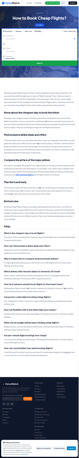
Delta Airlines (60, 386)
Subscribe (28, 398)
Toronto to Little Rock (40, 420)
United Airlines (61, 389)
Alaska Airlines (61, 391)
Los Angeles (6, 417)
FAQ (41, 13)
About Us (37, 429)
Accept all (71, 448)
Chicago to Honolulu (40, 412)
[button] (39, 57)
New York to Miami (39, 423)
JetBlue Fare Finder (40, 397)
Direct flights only (70, 31)
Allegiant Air (60, 394)
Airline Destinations (40, 394)
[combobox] (39, 38)
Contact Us (37, 432)
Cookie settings (59, 448)
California (5, 423)
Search (39, 63)
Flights (30, 3)
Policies (36, 386)
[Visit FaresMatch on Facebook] (4, 404)
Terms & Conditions (40, 438)
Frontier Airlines (61, 397)
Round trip (8, 31)
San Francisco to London (42, 414)
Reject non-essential (44, 448)
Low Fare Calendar (40, 400)
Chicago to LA (38, 417)
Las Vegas (5, 412)
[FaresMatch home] (12, 3)
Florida (4, 420)
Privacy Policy (38, 435)
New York (5, 414)
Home (38, 13)
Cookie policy (23, 454)
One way (18, 31)
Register (73, 3)
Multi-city (28, 31)
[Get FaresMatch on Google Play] (12, 404)
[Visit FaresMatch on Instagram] (8, 404)
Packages (37, 391)
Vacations (37, 389)
